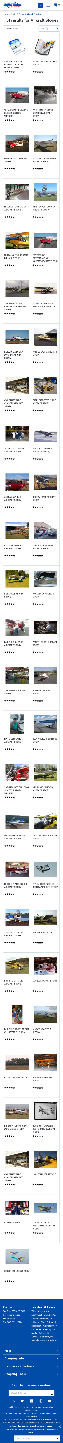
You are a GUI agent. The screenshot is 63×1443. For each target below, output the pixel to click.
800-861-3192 (9, 1318)
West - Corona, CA (40, 1311)
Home (7, 14)
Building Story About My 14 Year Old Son (16, 1031)
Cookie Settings (31, 1410)
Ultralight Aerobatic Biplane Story (16, 256)
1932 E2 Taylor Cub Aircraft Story (14, 450)
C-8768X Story (12, 1222)
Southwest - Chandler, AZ (43, 1314)
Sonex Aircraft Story (45, 980)
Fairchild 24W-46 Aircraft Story (13, 644)
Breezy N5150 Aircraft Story (45, 498)
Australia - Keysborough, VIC (44, 1340)
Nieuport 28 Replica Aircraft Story (15, 208)
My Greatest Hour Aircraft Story (14, 837)
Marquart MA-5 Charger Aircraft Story (14, 403)
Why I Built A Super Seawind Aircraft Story (43, 113)
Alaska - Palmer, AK (40, 1333)
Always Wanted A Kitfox (42, 1031)
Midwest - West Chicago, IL (44, 1322)
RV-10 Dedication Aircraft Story (13, 740)
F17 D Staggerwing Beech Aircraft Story (45, 305)
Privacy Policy (31, 1416)
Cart (59, 4)
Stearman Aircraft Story (43, 1079)
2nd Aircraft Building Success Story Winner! (16, 790)
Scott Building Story (16, 1271)
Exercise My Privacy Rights (42, 1407)
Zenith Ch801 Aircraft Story (45, 644)
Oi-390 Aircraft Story (16, 1077)
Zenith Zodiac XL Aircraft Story (13, 934)
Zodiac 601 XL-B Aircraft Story (12, 498)
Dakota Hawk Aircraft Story (16, 160)
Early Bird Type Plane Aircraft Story (44, 402)
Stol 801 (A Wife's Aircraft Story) (42, 450)
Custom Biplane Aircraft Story (13, 547)
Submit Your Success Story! (45, 63)
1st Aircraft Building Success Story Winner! (16, 113)
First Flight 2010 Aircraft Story (13, 982)
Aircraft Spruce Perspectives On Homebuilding (13, 64)
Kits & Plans (18, 14)
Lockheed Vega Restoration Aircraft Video (45, 1225)
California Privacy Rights (19, 1407)
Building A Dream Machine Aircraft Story (14, 354)
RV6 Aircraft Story (43, 932)
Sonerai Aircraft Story (42, 692)
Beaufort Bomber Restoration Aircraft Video (45, 1129)
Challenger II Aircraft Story (45, 837)
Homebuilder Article (44, 1174)
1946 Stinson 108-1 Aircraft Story (43, 547)
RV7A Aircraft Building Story (45, 740)
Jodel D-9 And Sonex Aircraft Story (15, 885)
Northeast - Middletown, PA (44, 1325)
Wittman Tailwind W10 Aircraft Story (45, 160)
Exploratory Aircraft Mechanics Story (16, 1127)
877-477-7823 (18, 1311)
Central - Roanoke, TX (41, 1318)
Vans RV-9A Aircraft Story (43, 595)
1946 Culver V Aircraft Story (45, 353)
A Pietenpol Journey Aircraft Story (44, 208)
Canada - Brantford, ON (42, 1336)
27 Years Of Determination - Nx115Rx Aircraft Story (45, 258)
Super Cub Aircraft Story (15, 595)
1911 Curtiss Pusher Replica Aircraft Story (45, 885)
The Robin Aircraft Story (14, 692)
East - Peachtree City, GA (43, 1329)
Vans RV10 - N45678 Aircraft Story (43, 789)
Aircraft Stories (34, 14)
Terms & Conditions (46, 1413)
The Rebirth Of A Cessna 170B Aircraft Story (16, 306)
